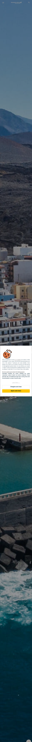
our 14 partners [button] (17, 359)
